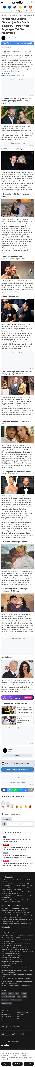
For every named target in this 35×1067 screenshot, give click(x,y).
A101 (19, 996)
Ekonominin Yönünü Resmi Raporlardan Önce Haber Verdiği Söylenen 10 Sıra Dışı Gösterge (17, 856)
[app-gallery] (26, 1034)
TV (4, 836)
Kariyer (19, 1010)
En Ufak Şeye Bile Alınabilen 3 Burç (11, 917)
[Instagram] (2, 1026)
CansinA (13, 38)
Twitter (4, 993)
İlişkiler (15, 15)
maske (15, 582)
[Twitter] (10, 1026)
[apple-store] (6, 1034)
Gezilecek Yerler (6, 1003)
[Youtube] (14, 1026)
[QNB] (20, 7)
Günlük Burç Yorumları (8, 996)
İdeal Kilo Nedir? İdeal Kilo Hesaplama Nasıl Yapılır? (15, 967)
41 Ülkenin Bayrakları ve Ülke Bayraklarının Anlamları (15, 978)
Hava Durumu (5, 930)
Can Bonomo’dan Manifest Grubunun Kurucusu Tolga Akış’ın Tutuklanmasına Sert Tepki (18, 864)
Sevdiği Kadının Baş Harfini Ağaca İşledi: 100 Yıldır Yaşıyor (17, 915)
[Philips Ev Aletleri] (4, 7)
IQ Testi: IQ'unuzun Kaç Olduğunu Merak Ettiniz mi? (15, 985)
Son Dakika (5, 1000)
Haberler (3, 15)
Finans (5, 852)
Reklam (3, 1019)
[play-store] (16, 1034)
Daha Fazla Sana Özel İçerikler (16, 769)
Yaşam (10, 15)
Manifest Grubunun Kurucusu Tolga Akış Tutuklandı (15, 912)
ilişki (18, 139)
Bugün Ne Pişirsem (16, 1000)
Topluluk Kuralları (6, 1016)
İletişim (3, 1021)
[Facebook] (6, 1026)
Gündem (6, 844)
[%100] (15, 7)
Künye (18, 1016)
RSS (18, 1019)
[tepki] (3, 807)
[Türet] (25, 7)
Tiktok (24, 996)
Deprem (11, 993)
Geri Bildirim (4, 1012)
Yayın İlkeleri (20, 1014)
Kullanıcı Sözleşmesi (22, 1012)
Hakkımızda (4, 1010)
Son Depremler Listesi (7, 933)
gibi (24, 406)
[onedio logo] (16, 1045)
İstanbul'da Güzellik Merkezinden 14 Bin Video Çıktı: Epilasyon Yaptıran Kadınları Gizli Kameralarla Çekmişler (17, 848)
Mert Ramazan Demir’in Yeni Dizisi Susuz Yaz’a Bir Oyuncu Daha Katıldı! (17, 840)
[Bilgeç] (30, 7)
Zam (17, 993)
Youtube (23, 993)
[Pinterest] (18, 1026)
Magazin (6, 860)
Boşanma (10, 133)
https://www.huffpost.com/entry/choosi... (15, 75)
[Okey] (9, 7)
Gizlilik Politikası (5, 1014)
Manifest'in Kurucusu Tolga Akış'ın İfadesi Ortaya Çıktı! (16, 923)
